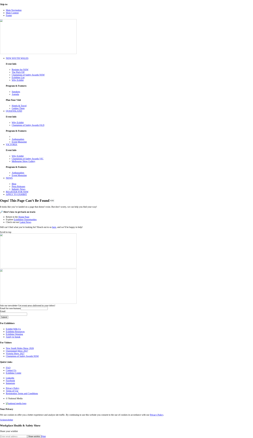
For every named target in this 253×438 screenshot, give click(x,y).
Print (43, 436)
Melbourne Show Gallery (23, 161)
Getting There (18, 108)
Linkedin (10, 378)
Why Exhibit (18, 80)
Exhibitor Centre (13, 373)
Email (2, 311)
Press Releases (18, 186)
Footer (9, 15)
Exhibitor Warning (14, 334)
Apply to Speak (13, 337)
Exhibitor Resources (15, 331)
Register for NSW (20, 69)
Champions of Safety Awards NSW (28, 75)
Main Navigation (14, 10)
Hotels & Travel (19, 105)
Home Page (23, 217)
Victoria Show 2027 (15, 353)
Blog (14, 184)
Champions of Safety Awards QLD (28, 125)
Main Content (12, 13)
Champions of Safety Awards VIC (27, 158)
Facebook (10, 380)
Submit (4, 317)
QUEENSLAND (14, 111)
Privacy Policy (12, 388)
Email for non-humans (10, 308)
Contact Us (11, 370)
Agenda (15, 94)
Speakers (16, 91)
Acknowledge (6, 420)
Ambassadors (18, 139)
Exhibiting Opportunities (25, 219)
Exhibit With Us (13, 329)
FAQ (8, 367)
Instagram (10, 383)
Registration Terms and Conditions (22, 393)
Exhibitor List (18, 77)
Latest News (25, 222)
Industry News (18, 189)
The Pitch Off (18, 72)
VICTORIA (11, 144)
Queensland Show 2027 (17, 351)
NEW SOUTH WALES (17, 58)
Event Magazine (19, 142)
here (54, 227)
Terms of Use (12, 391)
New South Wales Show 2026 (20, 348)
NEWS (9, 178)
